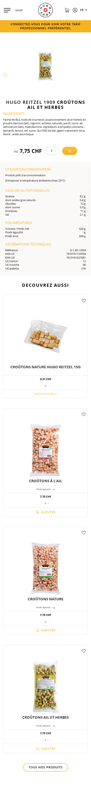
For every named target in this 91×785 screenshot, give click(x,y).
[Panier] (66, 11)
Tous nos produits (46, 767)
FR (82, 10)
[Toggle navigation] (7, 10)
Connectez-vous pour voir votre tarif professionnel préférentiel (46, 26)
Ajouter (48, 512)
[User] (75, 11)
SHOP (19, 10)
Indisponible (45, 394)
